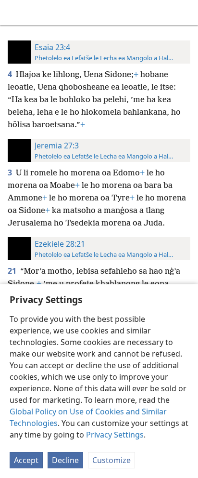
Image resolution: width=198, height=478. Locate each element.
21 (13, 271)
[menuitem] (14, 12)
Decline (65, 460)
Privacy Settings (115, 434)
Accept (26, 460)
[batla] (186, 12)
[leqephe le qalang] (14, 12)
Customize (111, 460)
